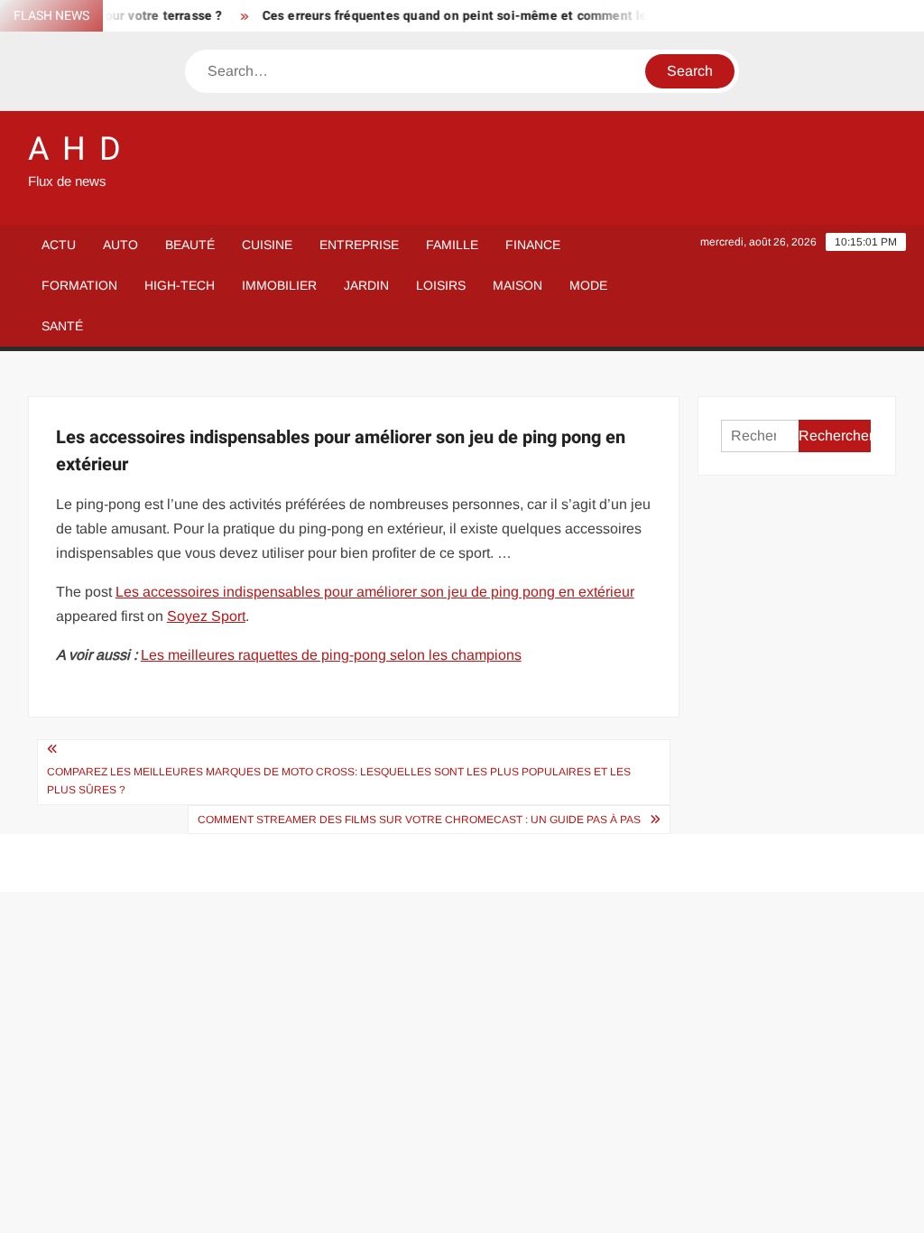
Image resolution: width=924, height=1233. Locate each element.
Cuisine (267, 244)
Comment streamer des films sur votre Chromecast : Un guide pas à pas (419, 819)
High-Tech (179, 285)
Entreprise (359, 244)
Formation (79, 285)
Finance (532, 244)
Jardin (366, 285)
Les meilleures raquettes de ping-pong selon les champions (331, 655)
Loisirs (441, 285)
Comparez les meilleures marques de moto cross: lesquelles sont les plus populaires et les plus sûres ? (339, 780)
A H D (76, 149)
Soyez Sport (206, 616)
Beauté (190, 244)
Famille (452, 244)
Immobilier (279, 285)
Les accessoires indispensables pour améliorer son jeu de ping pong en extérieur (375, 591)
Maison (517, 285)
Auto (120, 244)
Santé (62, 326)
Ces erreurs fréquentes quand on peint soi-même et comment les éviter (468, 15)
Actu (59, 244)
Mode (588, 285)
